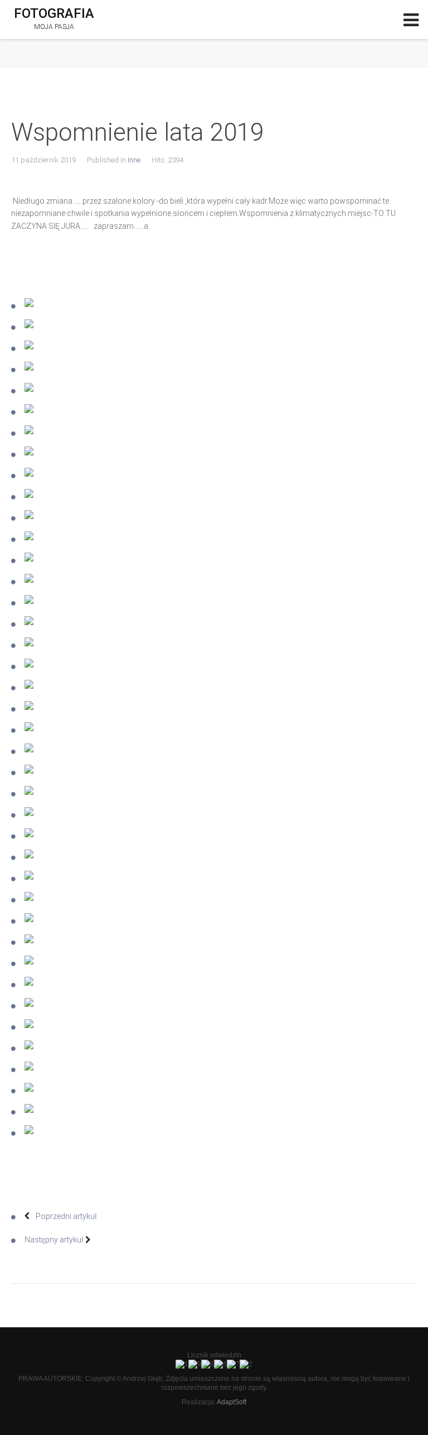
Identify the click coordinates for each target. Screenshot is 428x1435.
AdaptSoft (231, 1402)
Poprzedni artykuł (65, 1216)
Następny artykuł (55, 1239)
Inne (134, 160)
